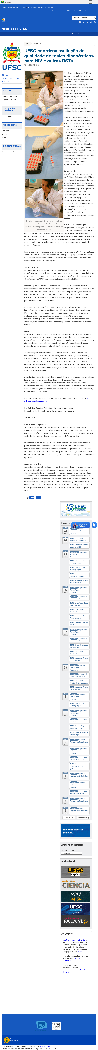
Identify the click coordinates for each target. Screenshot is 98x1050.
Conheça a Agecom (10, 96)
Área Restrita (71, 34)
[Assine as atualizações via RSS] (95, 22)
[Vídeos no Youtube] (88, 22)
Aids (32, 497)
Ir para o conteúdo (8, 7)
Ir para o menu (21, 7)
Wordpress (45, 1046)
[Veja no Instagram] (91, 22)
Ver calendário (82, 818)
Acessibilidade (57, 10)
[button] (69, 817)
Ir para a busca (33, 7)
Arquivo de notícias (69, 850)
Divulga (5, 75)
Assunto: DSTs (37, 43)
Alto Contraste (70, 10)
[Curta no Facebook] (80, 22)
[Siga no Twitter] (84, 22)
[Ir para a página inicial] (26, 44)
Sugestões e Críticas (10, 100)
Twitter (4, 134)
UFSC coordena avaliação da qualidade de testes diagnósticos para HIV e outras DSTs (59, 55)
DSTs (38, 497)
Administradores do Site (87, 34)
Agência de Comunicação (74, 940)
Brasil (8, 2)
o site (80, 951)
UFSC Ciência (7, 116)
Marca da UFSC (8, 152)
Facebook (6, 131)
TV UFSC (5, 82)
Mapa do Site (83, 10)
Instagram (6, 137)
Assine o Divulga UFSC (11, 78)
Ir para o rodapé (46, 7)
